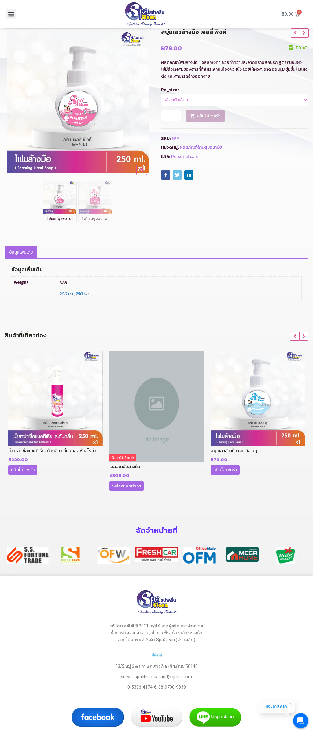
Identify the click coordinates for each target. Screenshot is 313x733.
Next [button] (140, 100)
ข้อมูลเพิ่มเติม (21, 252)
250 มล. (83, 294)
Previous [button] (15, 100)
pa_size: (170, 90)
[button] (11, 14)
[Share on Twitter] (177, 175)
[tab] (21, 252)
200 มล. (67, 294)
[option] (78, 102)
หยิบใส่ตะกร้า (208, 116)
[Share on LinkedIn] (188, 175)
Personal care (184, 156)
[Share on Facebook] (165, 175)
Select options (126, 486)
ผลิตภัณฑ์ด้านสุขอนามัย (201, 147)
